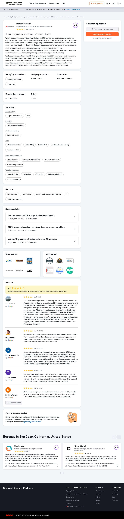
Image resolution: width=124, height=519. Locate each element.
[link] (54, 3)
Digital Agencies (15, 17)
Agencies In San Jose (67, 17)
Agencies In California (50, 17)
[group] (62, 454)
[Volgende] (119, 437)
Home (5, 17)
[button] (108, 4)
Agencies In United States (31, 17)
